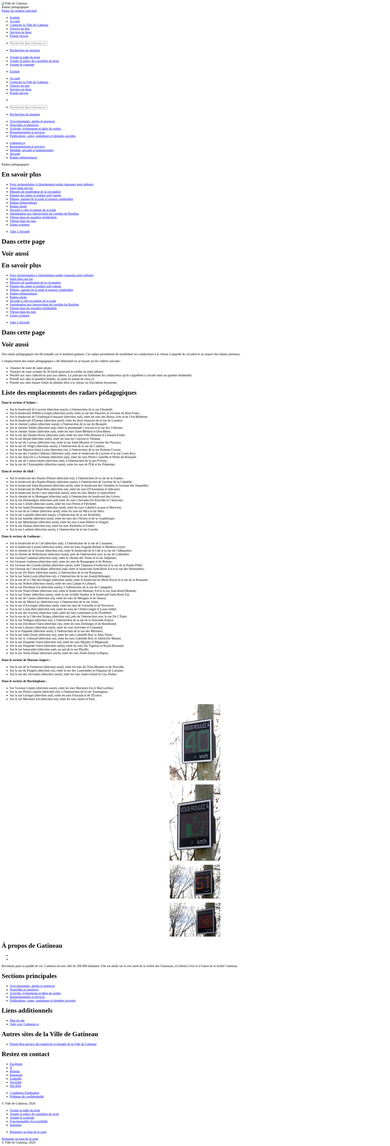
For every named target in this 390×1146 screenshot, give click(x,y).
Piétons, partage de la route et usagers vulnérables (41, 199)
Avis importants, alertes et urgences (32, 121)
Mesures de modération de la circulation (35, 191)
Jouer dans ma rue (21, 188)
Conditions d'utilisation (24, 1093)
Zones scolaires (19, 224)
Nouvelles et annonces (24, 125)
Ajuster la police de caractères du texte (34, 61)
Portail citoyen (19, 36)
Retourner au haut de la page (28, 1132)
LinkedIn (16, 1078)
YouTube (16, 1082)
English (15, 17)
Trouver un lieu (19, 28)
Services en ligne (20, 32)
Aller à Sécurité (20, 231)
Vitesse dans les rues (23, 221)
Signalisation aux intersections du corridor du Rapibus (44, 213)
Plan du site (17, 1020)
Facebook (16, 1064)
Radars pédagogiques (23, 157)
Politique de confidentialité (27, 1096)
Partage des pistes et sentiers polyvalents (35, 195)
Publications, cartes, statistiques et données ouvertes (43, 136)
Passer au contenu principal (19, 10)
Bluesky (15, 1071)
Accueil (15, 21)
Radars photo (18, 206)
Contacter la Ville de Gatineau (29, 25)
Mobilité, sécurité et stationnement (31, 150)
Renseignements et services (27, 132)
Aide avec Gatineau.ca (24, 1024)
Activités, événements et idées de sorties (35, 128)
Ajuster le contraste (22, 64)
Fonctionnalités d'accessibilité (29, 1121)
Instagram (16, 1075)
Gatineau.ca (17, 143)
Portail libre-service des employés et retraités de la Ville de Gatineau (53, 1044)
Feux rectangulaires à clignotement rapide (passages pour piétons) (52, 184)
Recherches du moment (25, 50)
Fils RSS (15, 1086)
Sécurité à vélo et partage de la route (33, 210)
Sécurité (15, 154)
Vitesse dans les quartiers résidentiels (33, 217)
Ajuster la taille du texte (25, 57)
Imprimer (16, 1125)
